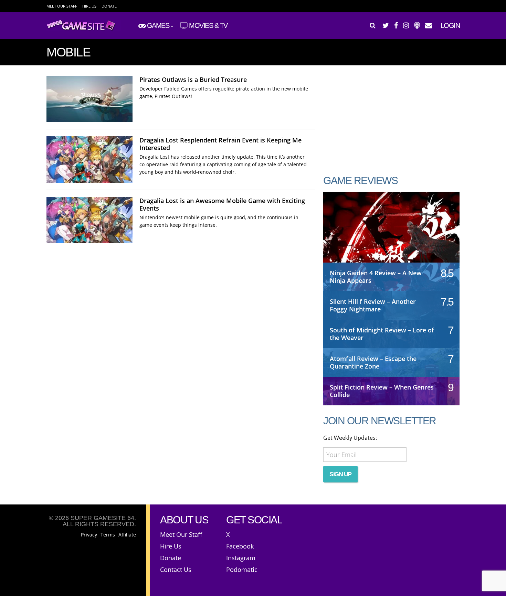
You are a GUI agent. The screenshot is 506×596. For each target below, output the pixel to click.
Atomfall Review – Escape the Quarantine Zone (373, 362)
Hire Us (89, 6)
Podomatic (241, 569)
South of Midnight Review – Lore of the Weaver (382, 334)
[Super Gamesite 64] (83, 29)
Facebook (240, 546)
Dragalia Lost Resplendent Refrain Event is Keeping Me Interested (220, 144)
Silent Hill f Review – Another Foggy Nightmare (373, 305)
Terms (108, 534)
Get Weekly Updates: (350, 437)
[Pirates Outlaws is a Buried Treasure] (89, 99)
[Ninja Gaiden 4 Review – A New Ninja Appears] (391, 234)
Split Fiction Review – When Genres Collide (382, 391)
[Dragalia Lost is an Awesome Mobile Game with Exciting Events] (89, 220)
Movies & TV (208, 25)
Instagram (240, 558)
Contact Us (175, 569)
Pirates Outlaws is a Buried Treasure (193, 79)
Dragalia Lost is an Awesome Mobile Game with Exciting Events (222, 204)
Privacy (89, 534)
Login (450, 25)
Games (158, 25)
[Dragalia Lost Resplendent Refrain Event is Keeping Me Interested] (89, 159)
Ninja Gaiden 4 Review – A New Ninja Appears (376, 277)
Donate (109, 6)
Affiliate (127, 534)
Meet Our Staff (61, 6)
